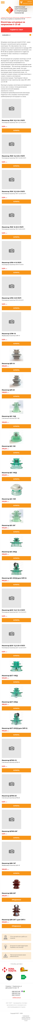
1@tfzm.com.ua (16, 997)
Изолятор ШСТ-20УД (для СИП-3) (14, 728)
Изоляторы (9, 17)
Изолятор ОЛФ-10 (9, 333)
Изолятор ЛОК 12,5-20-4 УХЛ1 (13, 191)
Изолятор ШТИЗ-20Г (10, 831)
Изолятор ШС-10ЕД (9, 472)
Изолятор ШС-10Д (9, 416)
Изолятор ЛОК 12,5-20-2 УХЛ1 (13, 156)
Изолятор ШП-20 (8, 390)
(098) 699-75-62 (16, 993)
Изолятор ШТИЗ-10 (9, 760)
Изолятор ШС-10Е (8, 446)
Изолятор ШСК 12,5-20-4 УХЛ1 (13, 645)
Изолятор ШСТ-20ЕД (10, 702)
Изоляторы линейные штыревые (22, 17)
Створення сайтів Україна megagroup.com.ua (26, 1018)
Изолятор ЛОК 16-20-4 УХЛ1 (13, 227)
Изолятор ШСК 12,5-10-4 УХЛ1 (13, 610)
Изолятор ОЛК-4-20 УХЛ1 (11, 298)
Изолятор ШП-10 (8, 363)
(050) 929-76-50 (16, 991)
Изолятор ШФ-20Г (9, 893)
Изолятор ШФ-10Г (9, 863)
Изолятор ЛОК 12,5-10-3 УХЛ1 (13, 120)
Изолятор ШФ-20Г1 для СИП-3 (13, 919)
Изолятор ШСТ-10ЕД (10, 675)
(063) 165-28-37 (16, 995)
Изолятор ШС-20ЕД (9, 552)
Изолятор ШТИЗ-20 (9, 796)
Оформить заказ (27, 3)
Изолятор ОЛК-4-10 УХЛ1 (11, 262)
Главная (3, 17)
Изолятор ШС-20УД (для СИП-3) (14, 578)
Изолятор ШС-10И (9, 499)
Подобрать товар (16, 30)
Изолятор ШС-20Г (8, 525)
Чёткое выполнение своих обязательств (18, 955)
